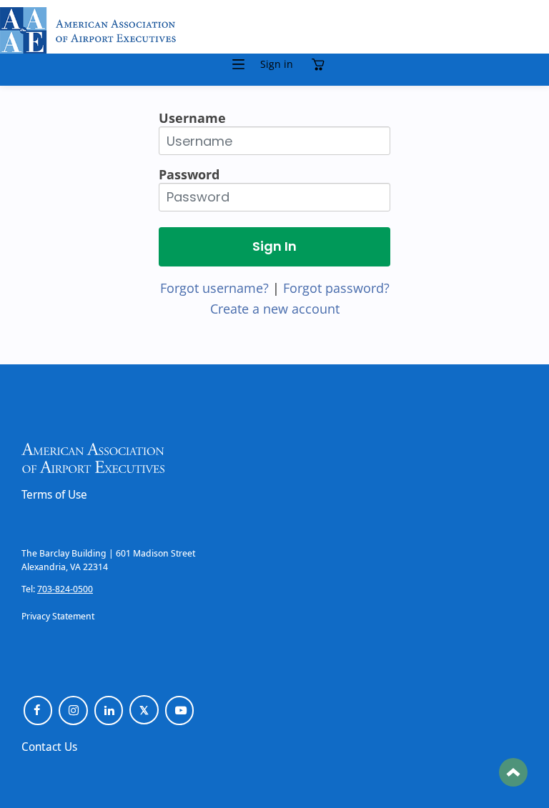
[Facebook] (38, 710)
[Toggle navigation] (238, 64)
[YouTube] (179, 710)
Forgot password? (336, 287)
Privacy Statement (57, 615)
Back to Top (513, 772)
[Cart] (321, 64)
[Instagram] (73, 710)
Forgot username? (214, 287)
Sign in (276, 64)
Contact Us (49, 746)
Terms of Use (54, 494)
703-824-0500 (65, 588)
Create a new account (275, 308)
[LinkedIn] (109, 710)
